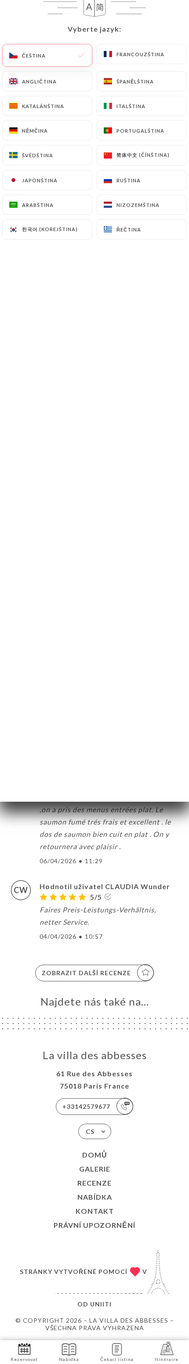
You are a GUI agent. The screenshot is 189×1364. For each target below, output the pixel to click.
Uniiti (101, 1304)
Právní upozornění (94, 1225)
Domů (94, 1155)
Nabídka (94, 1197)
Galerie (94, 1169)
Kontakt (95, 1211)
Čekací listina (117, 1359)
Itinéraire (166, 1359)
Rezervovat (24, 1359)
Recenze (94, 1183)
